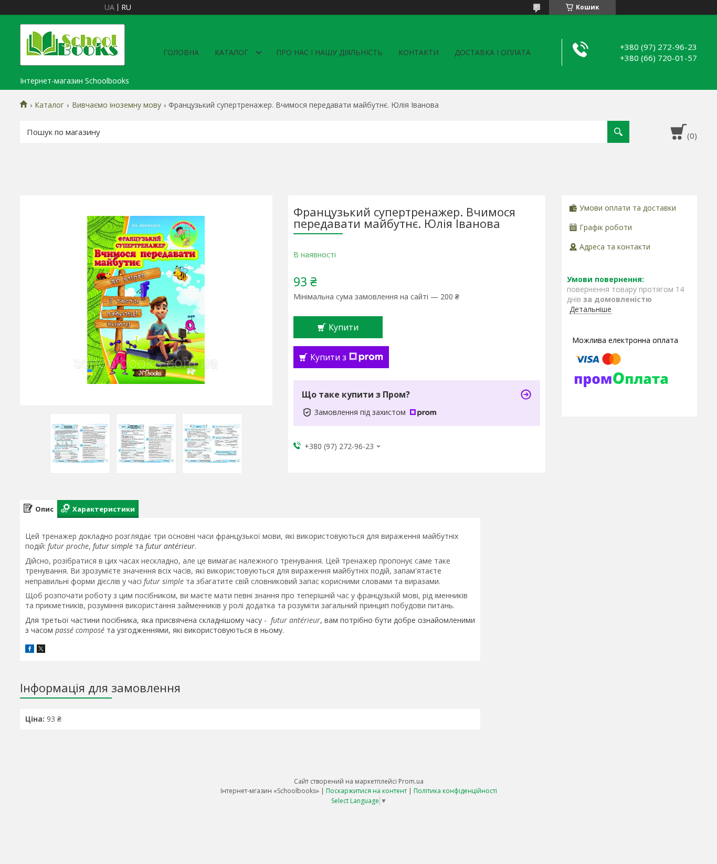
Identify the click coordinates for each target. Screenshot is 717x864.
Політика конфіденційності (455, 790)
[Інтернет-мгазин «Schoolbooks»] (72, 43)
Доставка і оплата (493, 52)
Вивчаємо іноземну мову (116, 105)
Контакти (418, 52)
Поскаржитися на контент (366, 790)
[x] (41, 650)
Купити (343, 327)
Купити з (328, 357)
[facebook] (29, 650)
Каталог (231, 52)
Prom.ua (411, 781)
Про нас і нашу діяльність (329, 52)
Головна (181, 52)
